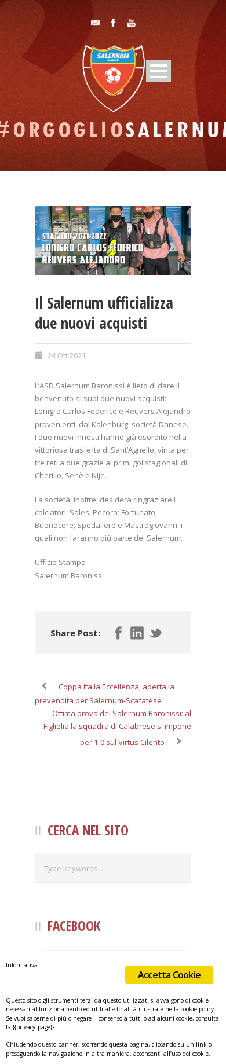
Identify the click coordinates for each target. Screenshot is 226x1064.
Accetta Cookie (169, 974)
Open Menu (158, 71)
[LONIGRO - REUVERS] (113, 240)
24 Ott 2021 (67, 355)
